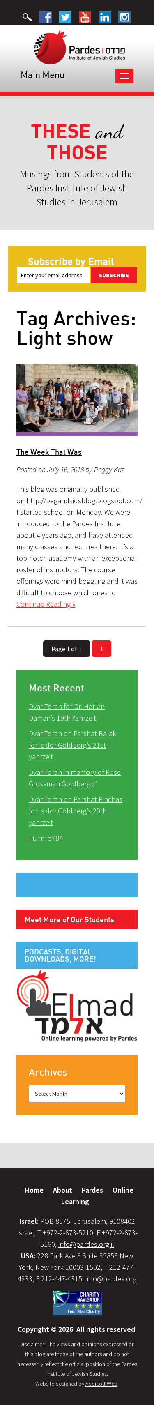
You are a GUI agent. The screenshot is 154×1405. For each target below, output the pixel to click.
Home (34, 1190)
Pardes (92, 1190)
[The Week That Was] (77, 400)
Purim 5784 (46, 838)
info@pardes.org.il (86, 1244)
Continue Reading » (45, 604)
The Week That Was (49, 451)
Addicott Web (101, 1383)
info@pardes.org (110, 1278)
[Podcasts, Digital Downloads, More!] (77, 1005)
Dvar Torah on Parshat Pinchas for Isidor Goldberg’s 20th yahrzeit (75, 811)
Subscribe (114, 275)
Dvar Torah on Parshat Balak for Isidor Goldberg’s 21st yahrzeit (72, 745)
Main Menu (42, 74)
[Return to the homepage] (79, 46)
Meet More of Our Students (69, 919)
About (62, 1190)
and (77, 142)
